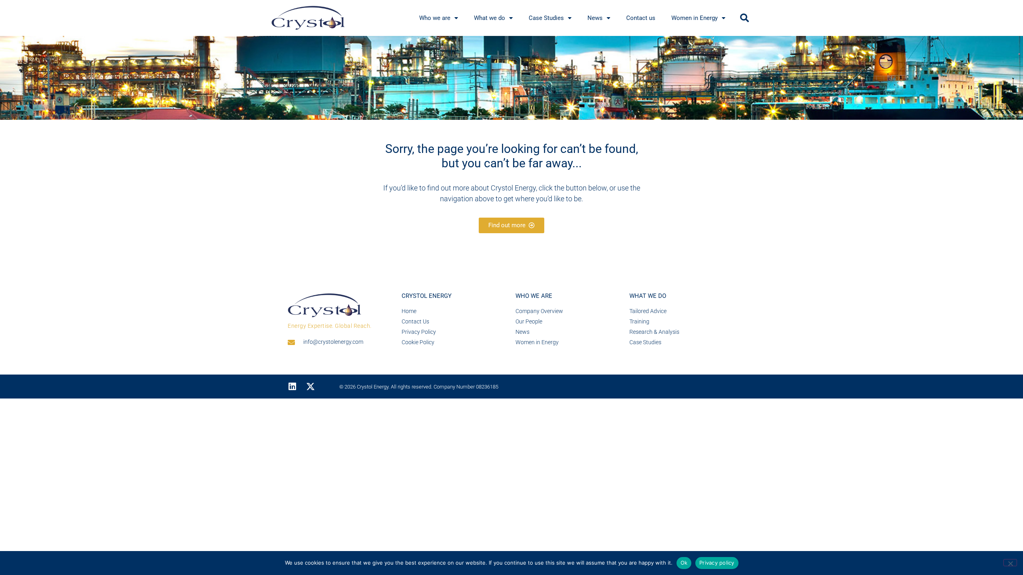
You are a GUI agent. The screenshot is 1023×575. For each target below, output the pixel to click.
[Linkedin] (292, 386)
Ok (684, 562)
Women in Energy (694, 18)
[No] (1010, 562)
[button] (744, 18)
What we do (489, 18)
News (595, 18)
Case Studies (546, 18)
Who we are (434, 18)
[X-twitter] (310, 386)
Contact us (640, 18)
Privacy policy (716, 562)
